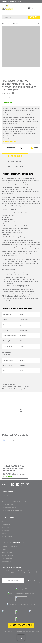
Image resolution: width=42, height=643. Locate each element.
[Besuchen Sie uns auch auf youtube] (17, 484)
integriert (23, 335)
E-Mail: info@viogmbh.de (9, 507)
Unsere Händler (5, 527)
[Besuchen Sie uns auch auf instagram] (22, 484)
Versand (16, 474)
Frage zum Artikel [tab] (17, 167)
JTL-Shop (24, 633)
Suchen (33, 17)
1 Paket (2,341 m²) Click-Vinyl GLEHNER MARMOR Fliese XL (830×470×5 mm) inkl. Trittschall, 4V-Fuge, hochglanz (14, 467)
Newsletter (4, 533)
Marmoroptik (24, 319)
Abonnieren (31, 580)
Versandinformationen (7, 558)
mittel (21, 314)
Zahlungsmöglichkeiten (7, 555)
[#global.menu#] (38, 8)
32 (21, 341)
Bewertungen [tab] (15, 161)
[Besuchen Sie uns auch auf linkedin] (27, 484)
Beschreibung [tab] (15, 156)
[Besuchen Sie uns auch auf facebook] (12, 484)
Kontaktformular (6, 524)
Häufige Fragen (5, 530)
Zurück (3, 23)
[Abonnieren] (4, 580)
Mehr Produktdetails (10, 141)
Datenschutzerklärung (7, 552)
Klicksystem (24, 330)
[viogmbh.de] (9, 8)
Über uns (4, 522)
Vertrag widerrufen (21, 625)
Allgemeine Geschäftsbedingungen (10, 546)
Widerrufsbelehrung (6, 561)
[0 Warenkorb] (33, 8)
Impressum (4, 549)
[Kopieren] (13, 93)
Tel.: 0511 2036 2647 (8, 504)
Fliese (22, 346)
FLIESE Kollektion (13, 23)
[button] (15, 451)
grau (21, 325)
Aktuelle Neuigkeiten (7, 536)
